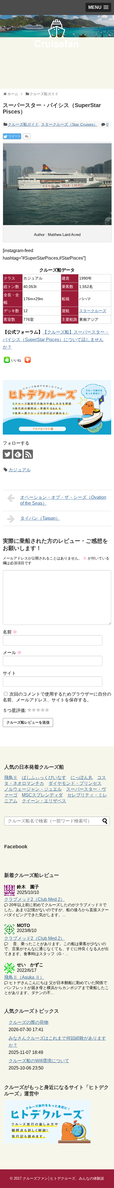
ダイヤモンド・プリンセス (75, 783)
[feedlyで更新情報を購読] (17, 454)
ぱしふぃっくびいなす (44, 777)
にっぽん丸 (82, 777)
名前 (10, 632)
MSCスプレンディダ (42, 795)
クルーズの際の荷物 (28, 1022)
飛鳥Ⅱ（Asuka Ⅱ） (24, 977)
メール (12, 652)
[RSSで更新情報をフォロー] (28, 454)
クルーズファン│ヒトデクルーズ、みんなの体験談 (63, 1178)
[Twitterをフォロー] (7, 454)
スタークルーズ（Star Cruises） (69, 124)
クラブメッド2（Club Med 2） (34, 899)
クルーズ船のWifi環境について (39, 1060)
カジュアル (20, 469)
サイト (9, 673)
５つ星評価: (15, 710)
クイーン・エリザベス (44, 800)
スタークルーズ (92, 311)
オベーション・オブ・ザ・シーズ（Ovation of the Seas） (63, 500)
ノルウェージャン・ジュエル (33, 789)
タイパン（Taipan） (40, 518)
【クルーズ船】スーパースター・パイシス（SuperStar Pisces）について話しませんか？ (56, 339)
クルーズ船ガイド (23, 124)
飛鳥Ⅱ (10, 777)
